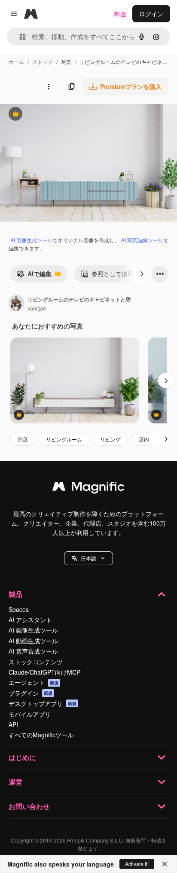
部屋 (23, 439)
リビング (110, 439)
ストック (42, 61)
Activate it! (137, 863)
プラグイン (30, 693)
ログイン (151, 13)
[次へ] (142, 274)
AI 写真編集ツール (142, 239)
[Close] (164, 864)
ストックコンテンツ (36, 661)
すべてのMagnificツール (41, 734)
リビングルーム (64, 439)
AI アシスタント (30, 619)
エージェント (33, 682)
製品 (15, 594)
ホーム (16, 61)
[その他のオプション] (48, 86)
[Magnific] (88, 488)
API (13, 724)
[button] (88, 558)
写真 (66, 61)
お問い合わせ (29, 806)
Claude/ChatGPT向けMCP (44, 672)
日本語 (88, 558)
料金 (120, 13)
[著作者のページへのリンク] (16, 304)
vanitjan (36, 308)
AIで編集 (34, 275)
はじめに (22, 757)
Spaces (19, 609)
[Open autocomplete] (19, 36)
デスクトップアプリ (42, 703)
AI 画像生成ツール (31, 239)
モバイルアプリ (30, 714)
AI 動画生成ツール (33, 640)
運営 (15, 782)
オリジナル (59, 114)
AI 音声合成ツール (33, 651)
